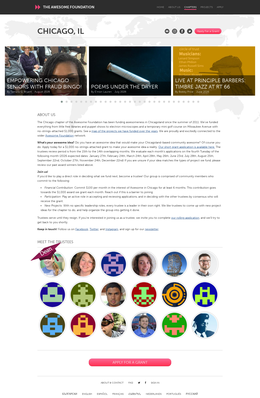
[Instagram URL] (174, 31)
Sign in (155, 382)
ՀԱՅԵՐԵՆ (134, 394)
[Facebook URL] (182, 31)
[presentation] (243, 71)
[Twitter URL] (189, 31)
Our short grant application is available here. (186, 147)
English (87, 394)
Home (160, 7)
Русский (192, 394)
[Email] (167, 31)
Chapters (190, 7)
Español (102, 394)
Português (173, 394)
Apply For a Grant (208, 31)
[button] (61, 102)
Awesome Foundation (59, 135)
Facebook (81, 229)
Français (118, 394)
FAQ (130, 382)
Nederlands (153, 394)
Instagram (111, 229)
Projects (206, 7)
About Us (174, 7)
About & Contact (112, 382)
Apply (220, 7)
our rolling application (185, 218)
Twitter (94, 229)
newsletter (151, 229)
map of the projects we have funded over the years (124, 131)
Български (69, 394)
